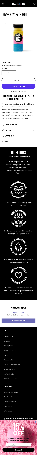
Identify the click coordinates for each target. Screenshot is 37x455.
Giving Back (8, 346)
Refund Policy (9, 374)
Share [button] (6, 142)
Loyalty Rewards (10, 402)
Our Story (7, 341)
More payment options (18, 91)
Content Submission (12, 397)
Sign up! (18, 450)
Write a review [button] (18, 320)
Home (4, 9)
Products (9, 9)
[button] (2, 3)
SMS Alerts (8, 406)
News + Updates (10, 350)
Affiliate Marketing (11, 392)
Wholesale (8, 411)
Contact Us (8, 336)
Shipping (4, 65)
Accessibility (9, 360)
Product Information (12, 365)
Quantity (4, 69)
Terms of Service (10, 379)
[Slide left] (14, 57)
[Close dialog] (35, 422)
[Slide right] (23, 57)
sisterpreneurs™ (22, 234)
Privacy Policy (9, 369)
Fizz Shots (17, 9)
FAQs (6, 355)
